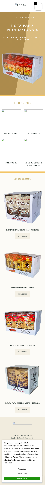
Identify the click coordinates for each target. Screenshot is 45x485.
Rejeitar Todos (22, 474)
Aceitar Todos (22, 478)
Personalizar (22, 469)
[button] (3, 6)
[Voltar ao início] (22, 6)
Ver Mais (22, 236)
